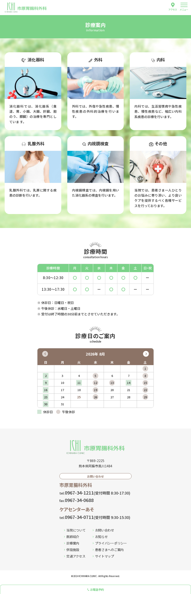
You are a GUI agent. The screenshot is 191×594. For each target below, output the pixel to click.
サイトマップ (104, 556)
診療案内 (72, 543)
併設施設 (72, 549)
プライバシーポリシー (111, 543)
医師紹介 (72, 536)
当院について (75, 530)
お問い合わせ (104, 530)
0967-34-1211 (94, 492)
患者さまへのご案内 (109, 549)
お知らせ (101, 536)
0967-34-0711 (94, 517)
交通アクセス (75, 556)
